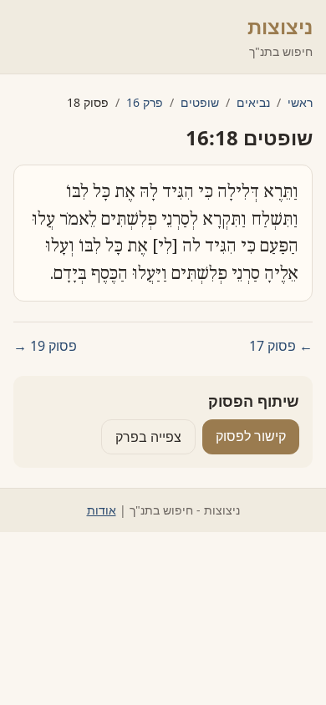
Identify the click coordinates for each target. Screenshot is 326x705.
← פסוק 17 (281, 346)
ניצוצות (280, 26)
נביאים (253, 102)
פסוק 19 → (45, 346)
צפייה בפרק (148, 437)
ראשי (300, 102)
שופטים (200, 102)
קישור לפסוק (251, 436)
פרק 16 (144, 102)
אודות (101, 510)
